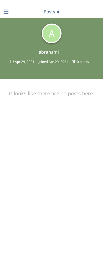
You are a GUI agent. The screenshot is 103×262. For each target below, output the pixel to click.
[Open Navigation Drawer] (5, 11)
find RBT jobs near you (18, 2)
